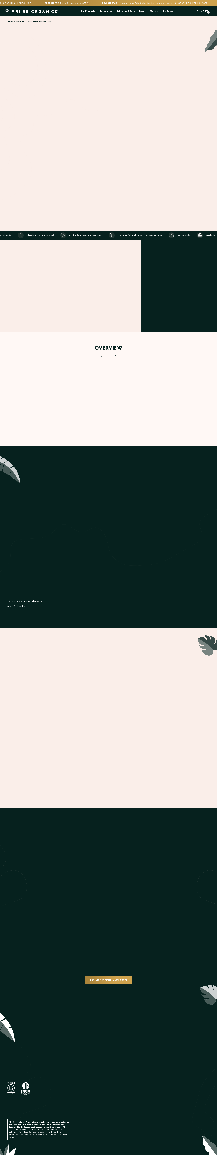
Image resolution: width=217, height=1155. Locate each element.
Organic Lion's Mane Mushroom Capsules (33, 21)
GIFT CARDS (116, 1102)
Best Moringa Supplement (158, 1119)
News (181, 1065)
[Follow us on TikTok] (63, 1109)
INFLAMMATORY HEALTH (122, 1070)
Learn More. (174, 124)
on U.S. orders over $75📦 (67, 3)
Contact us (169, 11)
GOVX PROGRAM (152, 1078)
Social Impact (151, 1099)
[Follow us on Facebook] (44, 1109)
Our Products (87, 11)
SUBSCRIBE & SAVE (119, 1065)
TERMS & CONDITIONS (121, 1119)
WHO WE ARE (150, 1065)
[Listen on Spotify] (50, 1109)
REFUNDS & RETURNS (120, 1128)
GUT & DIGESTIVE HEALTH (123, 1082)
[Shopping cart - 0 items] (206, 11)
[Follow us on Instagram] (38, 1109)
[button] (119, 58)
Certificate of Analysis (31, 422)
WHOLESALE (150, 1086)
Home (10, 21)
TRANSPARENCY (152, 1070)
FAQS (112, 1115)
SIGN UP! (67, 1080)
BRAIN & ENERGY (118, 1074)
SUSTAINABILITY (152, 1074)
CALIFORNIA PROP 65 (154, 1082)
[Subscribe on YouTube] (57, 1109)
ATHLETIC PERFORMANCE (123, 1078)
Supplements (185, 1078)
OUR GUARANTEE (152, 1090)
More (153, 11)
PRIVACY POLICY (117, 1132)
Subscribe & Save (126, 11)
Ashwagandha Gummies (157, 1123)
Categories (106, 11)
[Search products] (198, 11)
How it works (189, 180)
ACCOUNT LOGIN (152, 1094)
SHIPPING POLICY (118, 1123)
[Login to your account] (203, 11)
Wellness (183, 1082)
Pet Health (184, 1070)
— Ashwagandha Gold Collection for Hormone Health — (154, 3)
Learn (142, 11)
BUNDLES (114, 1098)
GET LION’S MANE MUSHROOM (108, 980)
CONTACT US (116, 1111)
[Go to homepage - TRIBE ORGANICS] (31, 12)
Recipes (182, 1074)
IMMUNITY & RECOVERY (121, 1094)
